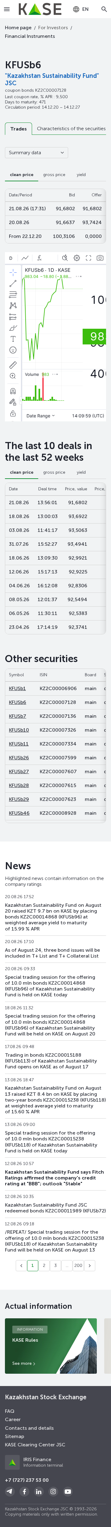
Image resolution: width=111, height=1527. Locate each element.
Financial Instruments (30, 36)
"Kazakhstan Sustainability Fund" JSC (52, 79)
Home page (18, 27)
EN (85, 9)
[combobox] (80, 9)
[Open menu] (6, 9)
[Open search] (104, 9)
